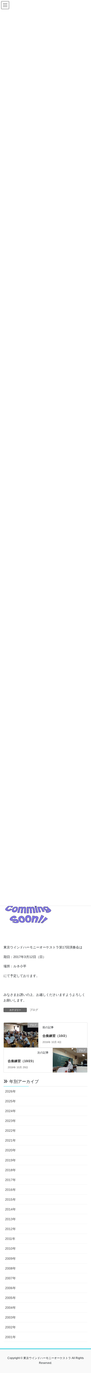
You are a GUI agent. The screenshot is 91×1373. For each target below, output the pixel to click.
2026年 (10, 1091)
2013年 (10, 1219)
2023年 (10, 1121)
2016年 (10, 1190)
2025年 (10, 1101)
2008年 (10, 1268)
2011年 (10, 1239)
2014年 (10, 1209)
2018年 (10, 1170)
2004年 (10, 1307)
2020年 (10, 1150)
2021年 (10, 1140)
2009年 (10, 1258)
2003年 (10, 1317)
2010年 (10, 1248)
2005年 (10, 1298)
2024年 (10, 1111)
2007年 (10, 1278)
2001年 (10, 1337)
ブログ (34, 1009)
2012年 (10, 1229)
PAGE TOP (84, 1327)
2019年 (10, 1160)
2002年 (10, 1327)
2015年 (10, 1199)
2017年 (10, 1180)
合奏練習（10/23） (22, 1061)
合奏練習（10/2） (56, 1036)
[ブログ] (21, 1034)
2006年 (10, 1288)
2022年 (10, 1130)
